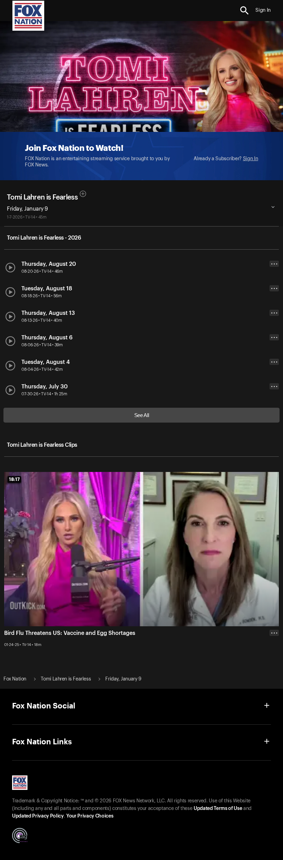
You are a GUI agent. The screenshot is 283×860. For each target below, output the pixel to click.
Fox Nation (14, 679)
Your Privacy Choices (89, 816)
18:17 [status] (14, 479)
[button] (244, 10)
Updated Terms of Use (218, 808)
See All (141, 415)
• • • (274, 264)
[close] (274, 660)
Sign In (250, 158)
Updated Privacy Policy (38, 816)
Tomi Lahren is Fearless (42, 197)
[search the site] (244, 10)
